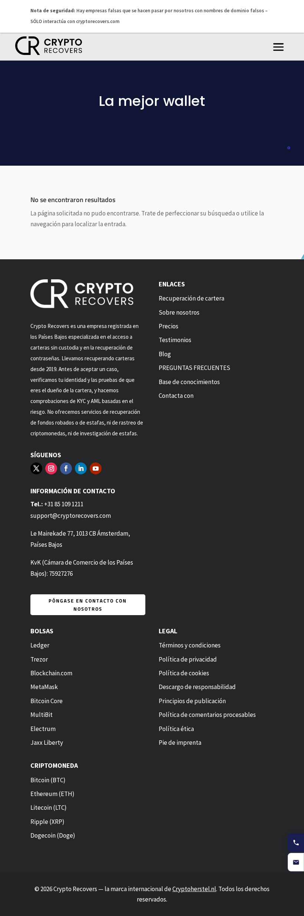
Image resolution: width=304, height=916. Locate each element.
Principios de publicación (192, 700)
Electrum (43, 728)
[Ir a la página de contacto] (296, 862)
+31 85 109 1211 (63, 504)
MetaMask (44, 687)
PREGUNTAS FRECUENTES (194, 368)
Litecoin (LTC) (48, 807)
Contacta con (176, 396)
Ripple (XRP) (47, 821)
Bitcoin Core (46, 700)
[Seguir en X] (36, 468)
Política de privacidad (188, 659)
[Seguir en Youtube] (96, 468)
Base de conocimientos (189, 381)
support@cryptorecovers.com (70, 515)
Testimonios (175, 340)
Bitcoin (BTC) (48, 780)
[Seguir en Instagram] (51, 468)
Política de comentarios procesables (207, 715)
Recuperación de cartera (191, 298)
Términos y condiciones (190, 645)
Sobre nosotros (179, 312)
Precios (168, 326)
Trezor (39, 659)
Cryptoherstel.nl (194, 888)
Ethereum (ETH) (52, 794)
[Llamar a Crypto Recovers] (296, 842)
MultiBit (41, 715)
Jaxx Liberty (46, 742)
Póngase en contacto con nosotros (88, 604)
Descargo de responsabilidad (197, 687)
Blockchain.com (51, 673)
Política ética (176, 728)
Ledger (39, 645)
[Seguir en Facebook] (66, 468)
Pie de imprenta (180, 742)
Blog (165, 354)
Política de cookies (184, 673)
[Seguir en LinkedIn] (81, 468)
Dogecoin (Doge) (52, 835)
